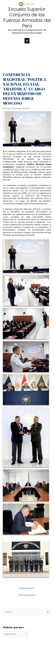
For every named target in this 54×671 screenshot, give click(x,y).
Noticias (6, 108)
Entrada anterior (27, 588)
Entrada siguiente (27, 595)
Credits (38, 657)
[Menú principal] (27, 40)
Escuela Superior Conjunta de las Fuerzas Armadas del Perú (27, 17)
